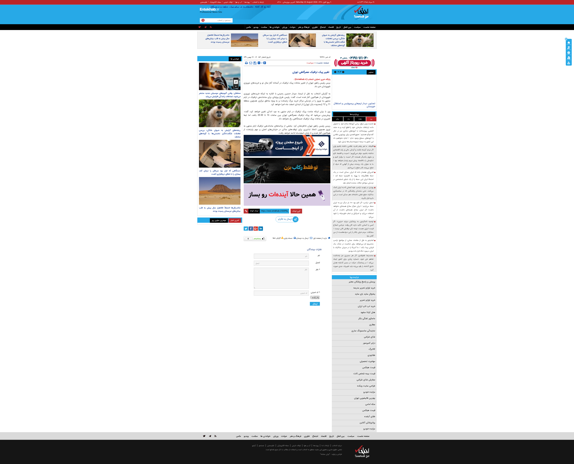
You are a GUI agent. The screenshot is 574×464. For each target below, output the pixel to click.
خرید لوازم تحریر (367, 300)
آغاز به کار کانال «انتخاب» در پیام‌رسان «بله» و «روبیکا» (253, 7)
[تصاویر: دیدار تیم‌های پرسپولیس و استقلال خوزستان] (354, 89)
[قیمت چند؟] (569, 47)
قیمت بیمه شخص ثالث (364, 373)
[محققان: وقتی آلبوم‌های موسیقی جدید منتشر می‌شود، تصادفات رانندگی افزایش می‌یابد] (220, 76)
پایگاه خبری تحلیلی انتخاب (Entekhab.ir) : (312, 79)
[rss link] (215, 436)
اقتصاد (331, 27)
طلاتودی (371, 355)
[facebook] (251, 228)
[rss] (211, 27)
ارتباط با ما (325, 445)
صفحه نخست (369, 27)
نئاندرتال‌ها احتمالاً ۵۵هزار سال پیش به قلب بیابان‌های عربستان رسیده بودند (217, 38)
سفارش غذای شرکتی (366, 380)
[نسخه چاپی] (246, 63)
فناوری (314, 27)
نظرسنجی (203, 2)
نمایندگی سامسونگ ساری (363, 331)
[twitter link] (204, 436)
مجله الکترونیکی (283, 445)
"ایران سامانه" (325, 454)
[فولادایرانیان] (287, 145)
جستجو (261, 445)
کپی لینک (296, 211)
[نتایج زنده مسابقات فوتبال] (569, 62)
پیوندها (247, 2)
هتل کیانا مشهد (368, 312)
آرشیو (254, 445)
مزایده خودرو (369, 392)
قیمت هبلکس (368, 367)
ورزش (284, 27)
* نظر (318, 269)
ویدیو (256, 27)
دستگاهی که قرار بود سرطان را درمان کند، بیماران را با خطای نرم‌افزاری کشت (275, 38)
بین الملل (347, 27)
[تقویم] (569, 57)
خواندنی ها (275, 27)
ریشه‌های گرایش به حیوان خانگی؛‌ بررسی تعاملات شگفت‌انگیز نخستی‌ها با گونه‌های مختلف (333, 40)
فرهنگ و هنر (303, 27)
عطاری (372, 324)
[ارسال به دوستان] (250, 63)
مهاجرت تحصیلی (367, 361)
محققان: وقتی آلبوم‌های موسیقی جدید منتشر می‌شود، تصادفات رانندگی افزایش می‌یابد (220, 95)
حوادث (293, 27)
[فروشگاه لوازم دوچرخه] (287, 170)
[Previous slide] (343, 72)
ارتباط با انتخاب (258, 2)
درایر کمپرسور (369, 343)
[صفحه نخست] (569, 42)
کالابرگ (372, 349)
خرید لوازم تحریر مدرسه (364, 288)
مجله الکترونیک (215, 2)
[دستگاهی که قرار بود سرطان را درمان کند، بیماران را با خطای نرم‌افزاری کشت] (220, 153)
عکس (248, 27)
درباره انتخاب (337, 445)
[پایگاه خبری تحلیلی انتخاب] (364, 14)
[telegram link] (210, 436)
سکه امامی (370, 404)
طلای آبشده (369, 416)
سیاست (357, 27)
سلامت (264, 27)
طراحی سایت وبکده (366, 386)
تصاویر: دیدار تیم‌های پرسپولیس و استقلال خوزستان (354, 105)
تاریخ (338, 27)
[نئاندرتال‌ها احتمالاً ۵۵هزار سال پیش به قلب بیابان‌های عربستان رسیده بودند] (220, 191)
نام (319, 255)
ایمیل (318, 262)
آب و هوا (238, 2)
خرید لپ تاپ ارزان (366, 306)
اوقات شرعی (228, 2)
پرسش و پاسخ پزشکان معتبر (362, 282)
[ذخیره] (255, 63)
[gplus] (256, 228)
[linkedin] (260, 228)
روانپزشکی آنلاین (367, 422)
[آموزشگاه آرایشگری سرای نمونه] (287, 195)
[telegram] (205, 27)
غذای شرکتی (369, 337)
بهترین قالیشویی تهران (364, 398)
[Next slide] (335, 72)
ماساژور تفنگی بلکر (366, 318)
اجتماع (323, 27)
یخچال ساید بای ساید (365, 294)
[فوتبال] (569, 52)
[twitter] (199, 27)
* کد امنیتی (315, 292)
